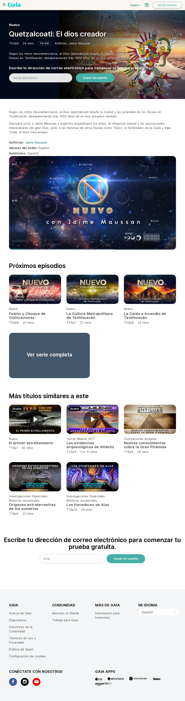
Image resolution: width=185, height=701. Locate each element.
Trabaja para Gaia (65, 620)
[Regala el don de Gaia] (147, 5)
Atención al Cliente (65, 613)
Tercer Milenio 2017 (80, 439)
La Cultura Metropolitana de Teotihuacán (89, 315)
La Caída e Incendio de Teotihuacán (145, 315)
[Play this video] (35, 419)
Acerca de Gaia (20, 613)
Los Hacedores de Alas (87, 505)
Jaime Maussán (80, 43)
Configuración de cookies (27, 656)
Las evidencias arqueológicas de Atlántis (90, 445)
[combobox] (159, 612)
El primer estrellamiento (31, 443)
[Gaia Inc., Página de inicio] (14, 4)
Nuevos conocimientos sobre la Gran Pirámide (145, 445)
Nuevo (14, 25)
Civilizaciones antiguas (140, 439)
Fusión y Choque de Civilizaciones (27, 315)
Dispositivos (17, 620)
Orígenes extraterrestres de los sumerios (32, 507)
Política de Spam (21, 649)
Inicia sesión (167, 5)
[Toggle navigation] (4, 5)
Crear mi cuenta (95, 78)
